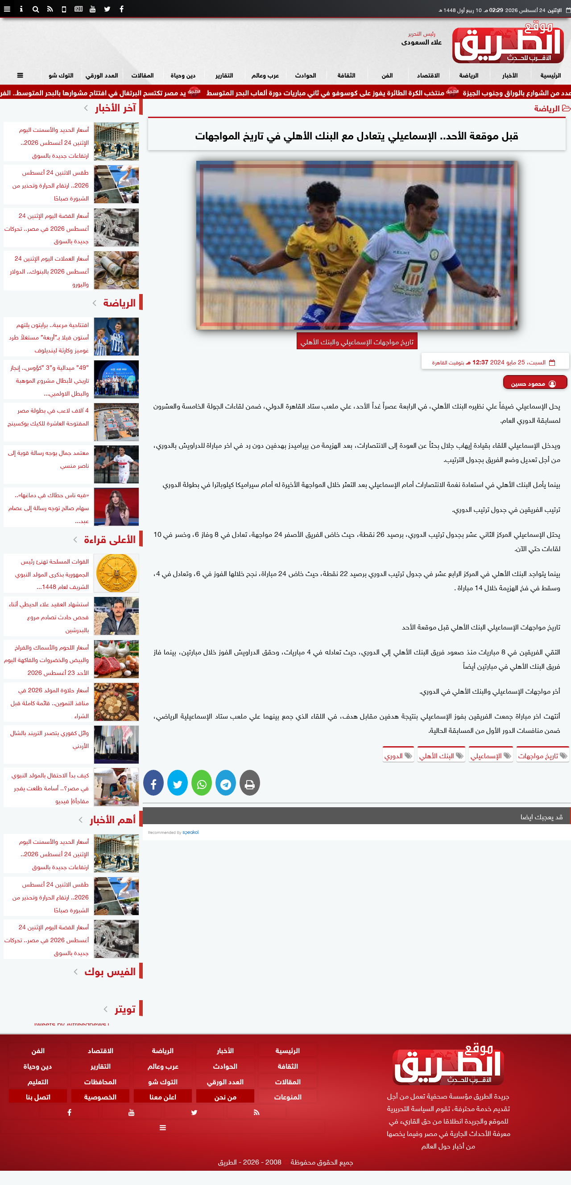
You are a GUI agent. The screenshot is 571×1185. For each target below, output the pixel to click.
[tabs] (7, 9)
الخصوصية (100, 1096)
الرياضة (469, 74)
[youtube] (93, 9)
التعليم (38, 1080)
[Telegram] (225, 783)
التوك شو (61, 74)
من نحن (225, 1096)
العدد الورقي (102, 74)
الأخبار (510, 74)
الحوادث (305, 74)
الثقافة (347, 74)
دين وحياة (183, 74)
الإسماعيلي (487, 754)
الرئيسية (551, 74)
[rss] (50, 9)
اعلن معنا (162, 1096)
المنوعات (288, 1096)
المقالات (143, 74)
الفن (387, 74)
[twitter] (107, 9)
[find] (36, 9)
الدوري (395, 754)
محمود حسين (528, 382)
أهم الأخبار (113, 817)
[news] (78, 9)
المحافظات (100, 1080)
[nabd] (64, 9)
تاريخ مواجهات (539, 754)
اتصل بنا (38, 1096)
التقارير (224, 74)
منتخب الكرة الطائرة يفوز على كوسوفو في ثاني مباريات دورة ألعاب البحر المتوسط (366, 92)
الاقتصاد (428, 74)
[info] (21, 9)
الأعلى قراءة (110, 537)
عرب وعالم (265, 74)
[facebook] (121, 9)
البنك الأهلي (437, 754)
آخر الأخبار (115, 105)
